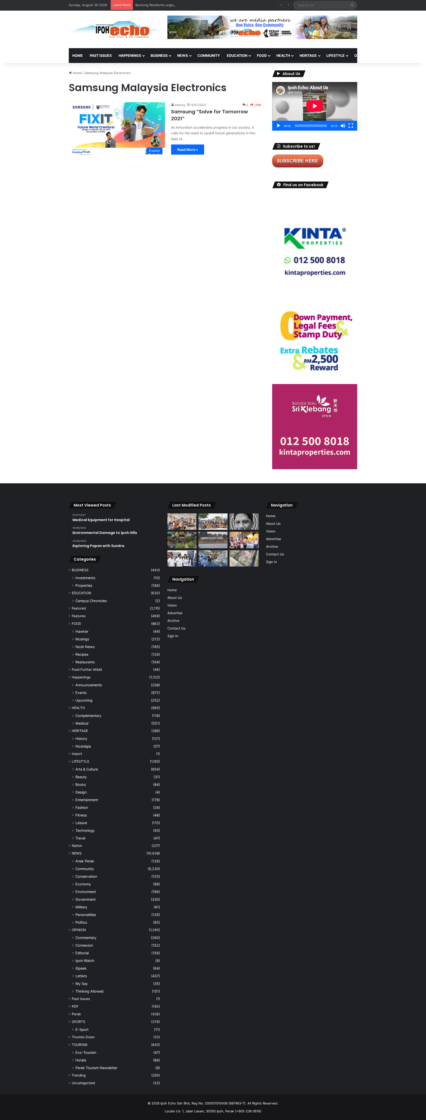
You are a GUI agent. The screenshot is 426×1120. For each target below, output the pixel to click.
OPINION (361, 55)
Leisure (81, 823)
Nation (77, 846)
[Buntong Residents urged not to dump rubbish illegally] (181, 540)
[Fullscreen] (350, 125)
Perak (76, 1014)
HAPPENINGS (130, 55)
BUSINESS (159, 55)
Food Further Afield (87, 670)
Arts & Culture (86, 769)
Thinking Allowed (89, 991)
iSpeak (81, 968)
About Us (174, 598)
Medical (81, 723)
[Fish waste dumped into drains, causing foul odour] (244, 558)
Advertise (174, 613)
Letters (81, 976)
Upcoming (83, 700)
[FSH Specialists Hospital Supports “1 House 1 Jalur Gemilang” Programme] (181, 558)
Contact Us (176, 628)
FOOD (262, 55)
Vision (172, 605)
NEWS (182, 55)
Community (84, 869)
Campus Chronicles (91, 601)
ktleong (180, 105)
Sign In (172, 636)
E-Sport (82, 1029)
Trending (79, 1075)
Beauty (81, 777)
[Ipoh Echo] (114, 29)
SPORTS (385, 55)
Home (77, 55)
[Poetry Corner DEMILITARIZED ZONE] (244, 521)
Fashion (81, 807)
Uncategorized (83, 1083)
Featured (79, 608)
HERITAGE (308, 55)
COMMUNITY (208, 55)
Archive (173, 621)
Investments (85, 578)
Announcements (88, 685)
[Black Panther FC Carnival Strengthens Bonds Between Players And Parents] (213, 521)
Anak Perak (84, 861)
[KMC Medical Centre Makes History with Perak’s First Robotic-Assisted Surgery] (213, 558)
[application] (314, 106)
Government (85, 899)
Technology (85, 830)
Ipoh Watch (84, 960)
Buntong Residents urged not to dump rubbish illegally (177, 5)
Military (81, 907)
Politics (81, 922)
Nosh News (84, 647)
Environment (85, 892)
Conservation (86, 876)
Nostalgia (83, 746)
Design (81, 792)
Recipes (81, 654)
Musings (82, 639)
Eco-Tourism (85, 1052)
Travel (80, 838)
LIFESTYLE (335, 55)
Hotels (80, 1060)
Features (79, 616)
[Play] (278, 125)
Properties (83, 585)
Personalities (85, 915)
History (81, 738)
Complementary (88, 715)
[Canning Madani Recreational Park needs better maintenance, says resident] (213, 540)
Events (81, 693)
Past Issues (101, 55)
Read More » (187, 149)
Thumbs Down (83, 1037)
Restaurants (85, 662)
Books (80, 784)
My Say (81, 983)
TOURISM (407, 55)
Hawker (81, 631)
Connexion (84, 945)
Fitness (81, 815)
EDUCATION (237, 55)
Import (77, 754)
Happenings (81, 677)
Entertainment (86, 800)
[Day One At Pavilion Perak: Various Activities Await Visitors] (244, 540)
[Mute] (342, 125)
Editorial (82, 953)
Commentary (85, 938)
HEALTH (283, 55)
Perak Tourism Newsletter (96, 1068)
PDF (75, 1006)
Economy (83, 884)
